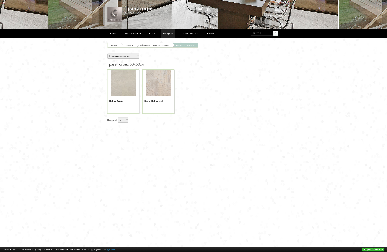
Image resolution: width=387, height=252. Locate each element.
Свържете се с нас (189, 33)
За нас (152, 33)
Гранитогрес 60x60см (185, 45)
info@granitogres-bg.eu (136, 12)
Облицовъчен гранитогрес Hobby (154, 45)
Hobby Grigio (116, 101)
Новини (210, 33)
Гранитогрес (140, 8)
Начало (113, 33)
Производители (133, 33)
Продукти (168, 33)
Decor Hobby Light (154, 101)
